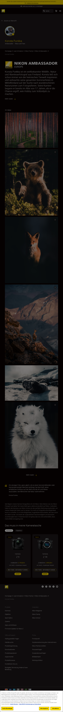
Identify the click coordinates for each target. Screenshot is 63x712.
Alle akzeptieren (44, 708)
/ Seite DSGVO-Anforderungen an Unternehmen (29, 704)
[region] (31, 701)
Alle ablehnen (55, 708)
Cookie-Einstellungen (7, 708)
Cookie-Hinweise (14, 704)
